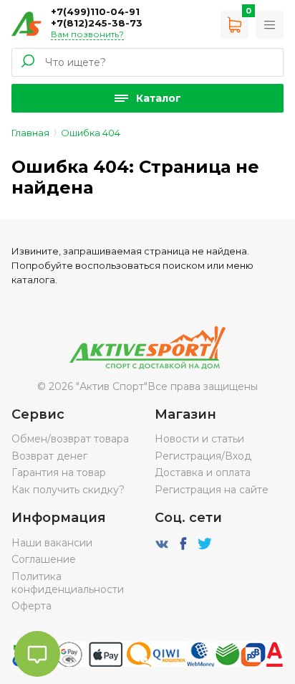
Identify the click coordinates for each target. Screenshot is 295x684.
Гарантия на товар (58, 472)
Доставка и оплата (203, 472)
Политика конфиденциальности (67, 583)
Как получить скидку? (68, 489)
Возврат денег (49, 456)
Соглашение (43, 559)
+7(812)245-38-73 (96, 23)
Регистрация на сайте (212, 489)
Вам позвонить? (87, 34)
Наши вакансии (51, 542)
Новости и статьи (199, 438)
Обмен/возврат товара (70, 438)
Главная (30, 132)
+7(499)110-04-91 (95, 11)
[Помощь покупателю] (270, 25)
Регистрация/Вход (203, 456)
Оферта (31, 605)
